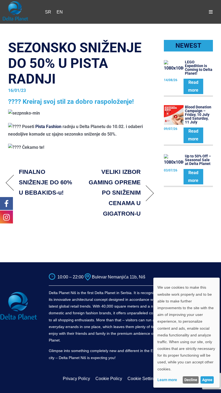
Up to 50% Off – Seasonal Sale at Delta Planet (198, 160)
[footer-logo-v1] (18, 293)
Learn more (167, 380)
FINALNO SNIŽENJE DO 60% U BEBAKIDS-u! (45, 182)
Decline (190, 380)
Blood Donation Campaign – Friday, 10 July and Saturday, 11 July (198, 114)
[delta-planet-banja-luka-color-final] (15, 3)
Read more (193, 86)
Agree (207, 380)
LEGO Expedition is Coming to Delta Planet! (198, 67)
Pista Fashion (48, 126)
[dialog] (186, 333)
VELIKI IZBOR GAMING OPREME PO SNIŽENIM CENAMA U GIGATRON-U (112, 192)
